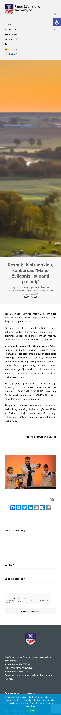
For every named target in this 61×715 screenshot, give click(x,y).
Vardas (9, 565)
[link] (57, 22)
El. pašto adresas (15, 578)
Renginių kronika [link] (31, 287)
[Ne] (57, 704)
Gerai (31, 710)
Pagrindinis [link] (16, 287)
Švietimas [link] (45, 287)
